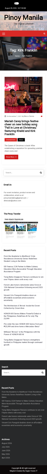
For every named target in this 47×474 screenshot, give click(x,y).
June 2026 (6, 450)
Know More (10, 157)
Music (21, 140)
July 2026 (6, 447)
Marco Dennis (29, 116)
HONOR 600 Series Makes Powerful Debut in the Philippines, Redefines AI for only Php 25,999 (22, 316)
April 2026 (6, 458)
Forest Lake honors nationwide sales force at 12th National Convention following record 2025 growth (23, 287)
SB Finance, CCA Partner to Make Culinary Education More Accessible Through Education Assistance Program (23, 269)
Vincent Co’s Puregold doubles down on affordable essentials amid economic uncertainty (20, 297)
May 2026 (6, 454)
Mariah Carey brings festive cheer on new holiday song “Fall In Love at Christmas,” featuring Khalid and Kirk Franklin (21, 128)
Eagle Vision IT (31, 471)
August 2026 (7, 443)
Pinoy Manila (23, 17)
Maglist (13, 471)
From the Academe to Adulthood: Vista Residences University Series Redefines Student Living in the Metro (20, 258)
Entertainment (10, 140)
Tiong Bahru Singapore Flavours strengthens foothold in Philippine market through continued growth (23, 342)
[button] (44, 33)
